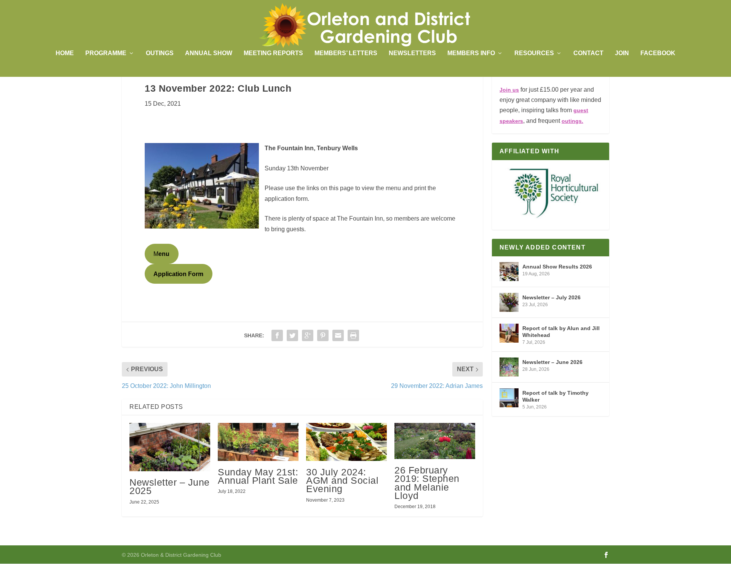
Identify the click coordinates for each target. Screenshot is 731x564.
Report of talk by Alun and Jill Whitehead (561, 331)
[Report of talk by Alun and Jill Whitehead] (509, 333)
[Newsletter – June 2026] (509, 367)
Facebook (657, 53)
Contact (588, 53)
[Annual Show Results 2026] (509, 271)
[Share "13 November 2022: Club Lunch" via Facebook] (277, 335)
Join (622, 53)
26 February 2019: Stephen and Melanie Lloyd (427, 483)
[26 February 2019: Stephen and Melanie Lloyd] (434, 441)
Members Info (471, 53)
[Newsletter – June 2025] (169, 447)
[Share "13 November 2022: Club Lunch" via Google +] (307, 335)
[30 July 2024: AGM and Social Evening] (346, 442)
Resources (534, 53)
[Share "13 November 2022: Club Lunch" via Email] (338, 335)
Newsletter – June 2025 (169, 486)
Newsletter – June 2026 (552, 362)
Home (65, 53)
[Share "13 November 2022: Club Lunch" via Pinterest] (322, 335)
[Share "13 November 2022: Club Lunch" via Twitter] (292, 335)
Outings (160, 53)
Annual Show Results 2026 (557, 267)
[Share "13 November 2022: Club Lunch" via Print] (353, 335)
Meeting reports (273, 53)
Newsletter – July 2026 (551, 297)
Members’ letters (345, 53)
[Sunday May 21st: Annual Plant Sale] (258, 442)
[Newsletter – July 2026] (509, 302)
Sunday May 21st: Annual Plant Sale (258, 476)
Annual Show (208, 53)
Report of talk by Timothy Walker (555, 396)
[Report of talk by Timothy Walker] (509, 397)
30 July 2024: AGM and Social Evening (342, 480)
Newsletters (412, 53)
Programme (105, 53)
